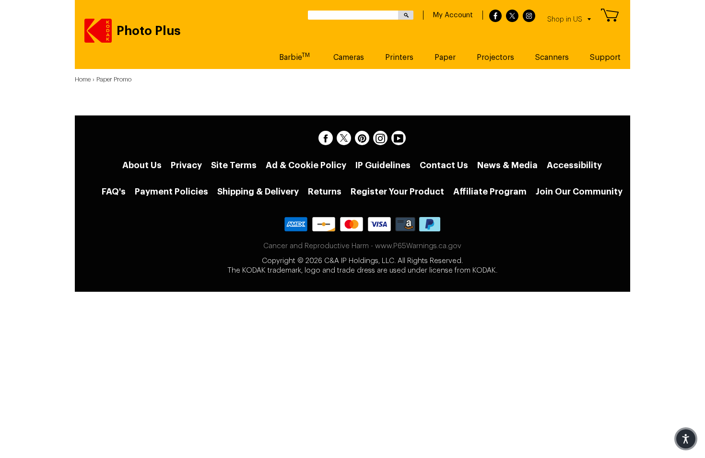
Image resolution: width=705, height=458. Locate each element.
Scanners (552, 57)
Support (605, 57)
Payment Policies (171, 191)
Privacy (186, 165)
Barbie (294, 56)
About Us (142, 165)
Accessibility (574, 165)
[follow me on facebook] (495, 16)
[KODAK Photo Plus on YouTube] (398, 138)
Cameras (348, 57)
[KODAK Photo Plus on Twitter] (344, 138)
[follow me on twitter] (512, 16)
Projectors (495, 57)
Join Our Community (579, 191)
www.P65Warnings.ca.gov (418, 246)
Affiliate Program (490, 191)
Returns (324, 191)
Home (83, 79)
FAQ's (114, 191)
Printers (399, 57)
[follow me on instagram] (529, 16)
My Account (453, 15)
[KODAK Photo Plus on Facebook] (325, 138)
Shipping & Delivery (258, 191)
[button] (685, 438)
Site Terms (234, 165)
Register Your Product (397, 191)
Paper (445, 57)
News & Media (507, 165)
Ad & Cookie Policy (306, 165)
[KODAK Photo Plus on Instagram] (380, 138)
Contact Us (444, 165)
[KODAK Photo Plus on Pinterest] (362, 138)
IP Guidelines (383, 165)
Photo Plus (149, 31)
